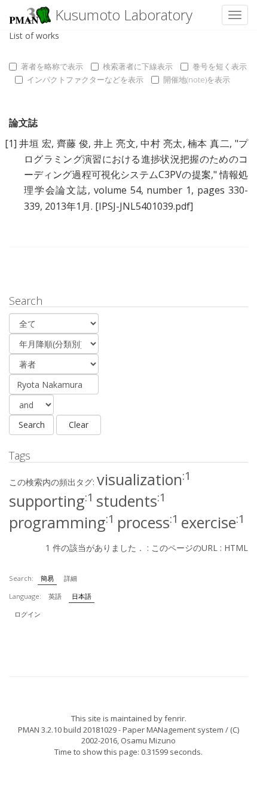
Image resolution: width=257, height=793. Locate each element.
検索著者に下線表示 (138, 66)
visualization (144, 479)
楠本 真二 (209, 143)
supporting (51, 501)
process (148, 522)
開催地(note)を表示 (196, 79)
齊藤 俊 (73, 143)
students (131, 501)
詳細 (70, 578)
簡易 (47, 578)
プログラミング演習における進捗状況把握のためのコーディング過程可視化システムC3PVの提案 (136, 159)
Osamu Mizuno (148, 740)
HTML (236, 547)
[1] (11, 143)
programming (62, 522)
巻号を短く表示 (219, 66)
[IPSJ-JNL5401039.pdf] (144, 206)
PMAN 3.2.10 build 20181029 (67, 729)
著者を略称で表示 (52, 66)
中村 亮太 (161, 143)
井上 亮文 (115, 143)
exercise (213, 522)
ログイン (27, 614)
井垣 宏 (35, 143)
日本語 (81, 596)
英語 (55, 596)
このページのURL (184, 547)
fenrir (174, 718)
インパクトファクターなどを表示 (85, 79)
